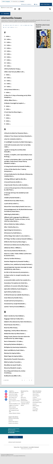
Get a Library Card (13, 397)
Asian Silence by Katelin (13, 298)
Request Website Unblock (14, 413)
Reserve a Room (12, 399)
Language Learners (25, 403)
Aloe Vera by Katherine (14, 251)
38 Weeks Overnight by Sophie (14, 103)
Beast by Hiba (10, 328)
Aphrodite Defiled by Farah (15, 289)
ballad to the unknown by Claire (17, 322)
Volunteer (10, 420)
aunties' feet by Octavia (14, 307)
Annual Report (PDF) (37, 402)
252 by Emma (11, 90)
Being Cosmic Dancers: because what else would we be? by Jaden (17, 337)
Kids (22, 396)
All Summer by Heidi (12, 233)
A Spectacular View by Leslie (15, 185)
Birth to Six (23, 397)
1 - (6, 36)
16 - (7, 57)
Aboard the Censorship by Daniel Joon (17, 207)
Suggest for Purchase (13, 405)
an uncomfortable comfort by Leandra (17, 280)
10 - (7, 39)
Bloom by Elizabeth (12, 368)
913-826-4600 (11, 432)
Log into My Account (13, 408)
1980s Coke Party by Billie (13, 72)
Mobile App (35, 410)
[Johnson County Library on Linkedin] (6, 399)
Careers (34, 407)
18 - (7, 63)
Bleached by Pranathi (14, 359)
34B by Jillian (10, 100)
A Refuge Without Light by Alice (15, 179)
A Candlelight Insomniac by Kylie (17, 142)
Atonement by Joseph (14, 304)
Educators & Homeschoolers (24, 399)
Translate (22, 1)
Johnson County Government (14, 442)
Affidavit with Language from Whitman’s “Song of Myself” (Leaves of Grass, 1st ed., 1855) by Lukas (17, 219)
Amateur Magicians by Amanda (16, 261)
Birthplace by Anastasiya (15, 347)
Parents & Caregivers (25, 402)
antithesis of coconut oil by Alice (16, 286)
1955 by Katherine (12, 69)
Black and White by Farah (14, 350)
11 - (7, 42)
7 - (6, 118)
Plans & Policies (36, 401)
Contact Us (15, 437)
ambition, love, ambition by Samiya (17, 264)
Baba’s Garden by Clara (14, 316)
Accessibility (35, 409)
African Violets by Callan (14, 224)
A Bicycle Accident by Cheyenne (15, 133)
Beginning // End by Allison (15, 331)
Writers (22, 405)
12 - (7, 45)
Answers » (35, 404)
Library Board (35, 394)
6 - (6, 115)
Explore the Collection (13, 392)
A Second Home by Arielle (12, 182)
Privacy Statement (24, 447)
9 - (6, 124)
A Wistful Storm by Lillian (13, 201)
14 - (7, 51)
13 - (7, 48)
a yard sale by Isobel (11, 204)
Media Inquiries (36, 405)
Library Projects (36, 396)
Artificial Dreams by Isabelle (16, 295)
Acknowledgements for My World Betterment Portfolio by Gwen (18, 210)
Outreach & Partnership (13, 418)
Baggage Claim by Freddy (13, 319)
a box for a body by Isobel (12, 139)
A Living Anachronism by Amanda (17, 166)
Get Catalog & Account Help (14, 411)
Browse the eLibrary (13, 396)
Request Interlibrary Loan (14, 403)
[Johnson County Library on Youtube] (6, 397)
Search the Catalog (13, 394)
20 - (7, 78)
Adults (22, 392)
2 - (6, 75)
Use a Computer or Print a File (14, 401)
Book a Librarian (12, 407)
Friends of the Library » (13, 421)
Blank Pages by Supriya (13, 356)
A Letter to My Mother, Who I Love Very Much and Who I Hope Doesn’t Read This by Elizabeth (18, 161)
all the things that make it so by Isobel (16, 236)
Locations (35, 397)
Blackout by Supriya (12, 353)
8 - (6, 121)
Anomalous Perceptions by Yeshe (15, 283)
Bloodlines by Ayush (12, 365)
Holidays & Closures (37, 399)
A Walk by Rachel (12, 198)
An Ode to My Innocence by (16, 272)
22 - (7, 84)
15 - (7, 54)
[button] (26, 4)
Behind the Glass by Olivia (14, 334)
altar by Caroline (12, 259)
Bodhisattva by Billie (12, 376)
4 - (6, 106)
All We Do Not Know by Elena (15, 242)
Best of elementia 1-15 (13, 341)
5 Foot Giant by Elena (12, 112)
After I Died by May (11, 227)
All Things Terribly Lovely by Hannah (17, 239)
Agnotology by (12, 230)
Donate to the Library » (13, 423)
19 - (7, 66)
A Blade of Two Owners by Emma (17, 136)
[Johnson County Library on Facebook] (6, 391)
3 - (6, 92)
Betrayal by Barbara (13, 344)
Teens (22, 394)
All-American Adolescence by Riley (16, 245)
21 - (7, 81)
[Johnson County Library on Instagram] (6, 394)
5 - (6, 109)
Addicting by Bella (11, 214)
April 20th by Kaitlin (12, 292)
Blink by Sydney (12, 362)
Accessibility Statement (34, 447)
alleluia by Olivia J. (12, 248)
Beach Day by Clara (11, 325)
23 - (7, 87)
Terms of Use (17, 447)
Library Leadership (37, 392)
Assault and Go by (13, 301)
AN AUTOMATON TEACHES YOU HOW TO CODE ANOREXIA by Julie (18, 268)
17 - (7, 60)
